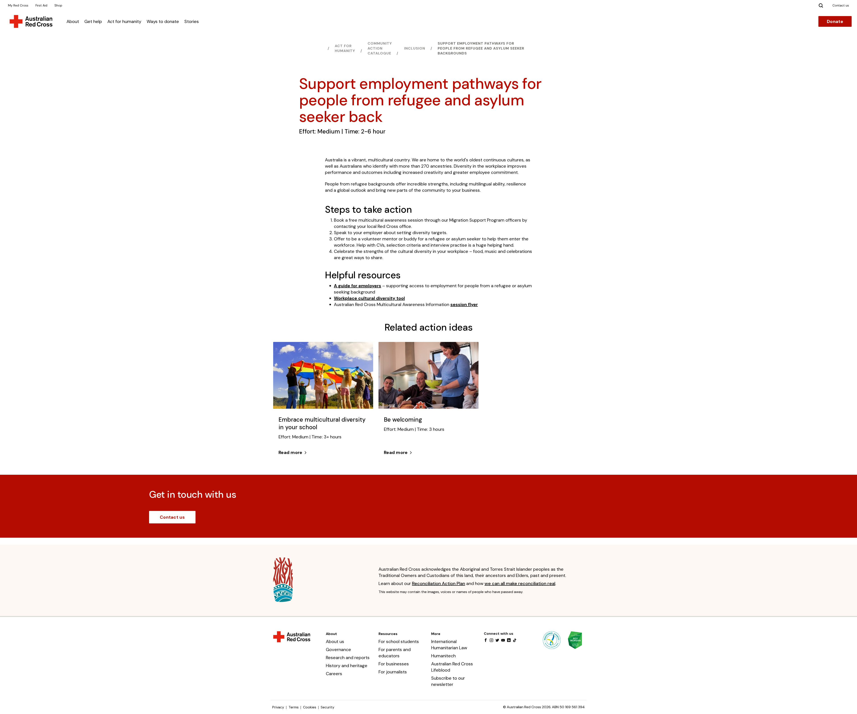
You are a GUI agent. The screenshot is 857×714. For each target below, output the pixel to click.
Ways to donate (163, 21)
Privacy (278, 707)
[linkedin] (509, 640)
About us (335, 641)
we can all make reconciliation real (520, 583)
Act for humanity (124, 21)
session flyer (464, 304)
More (435, 633)
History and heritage (346, 665)
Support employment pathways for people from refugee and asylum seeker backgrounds (481, 48)
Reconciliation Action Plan (438, 583)
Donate (835, 21)
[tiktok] (514, 640)
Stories (191, 21)
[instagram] (491, 640)
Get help (93, 21)
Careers (334, 674)
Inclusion (414, 48)
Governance (338, 649)
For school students (399, 641)
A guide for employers (357, 286)
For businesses (394, 664)
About (73, 21)
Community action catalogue (380, 48)
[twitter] (497, 640)
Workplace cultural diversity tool (369, 298)
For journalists (393, 672)
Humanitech (443, 656)
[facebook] (485, 640)
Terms (294, 707)
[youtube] (503, 640)
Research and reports (348, 657)
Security (327, 707)
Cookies (309, 707)
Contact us (172, 517)
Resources (388, 633)
